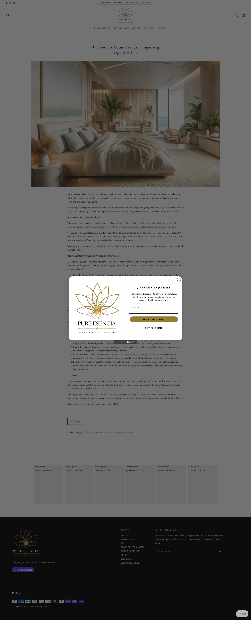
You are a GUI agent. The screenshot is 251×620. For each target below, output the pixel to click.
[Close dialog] (179, 279)
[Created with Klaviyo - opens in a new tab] (125, 342)
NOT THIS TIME (154, 328)
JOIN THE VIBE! (154, 319)
